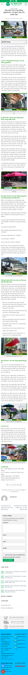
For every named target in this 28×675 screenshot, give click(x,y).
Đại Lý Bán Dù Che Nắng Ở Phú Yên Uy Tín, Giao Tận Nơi (7, 507)
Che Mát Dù (20, 18)
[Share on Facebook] (10, 485)
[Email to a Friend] (15, 485)
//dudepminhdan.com (8, 659)
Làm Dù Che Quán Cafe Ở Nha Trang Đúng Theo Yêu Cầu (15, 591)
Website (5, 548)
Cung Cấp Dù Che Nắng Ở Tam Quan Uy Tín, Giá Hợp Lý (16, 572)
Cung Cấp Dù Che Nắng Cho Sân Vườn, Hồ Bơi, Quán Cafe (15, 582)
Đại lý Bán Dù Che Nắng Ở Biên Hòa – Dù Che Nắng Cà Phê (20, 507)
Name (5, 535)
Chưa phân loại (5, 605)
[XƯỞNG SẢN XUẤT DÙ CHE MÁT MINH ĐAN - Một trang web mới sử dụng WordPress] (14, 4)
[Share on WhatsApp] (7, 485)
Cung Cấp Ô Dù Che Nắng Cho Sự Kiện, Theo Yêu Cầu (15, 577)
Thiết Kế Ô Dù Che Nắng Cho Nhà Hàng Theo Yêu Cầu (15, 586)
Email (4, 541)
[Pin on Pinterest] (18, 485)
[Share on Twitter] (12, 485)
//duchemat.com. (10, 480)
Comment (5, 522)
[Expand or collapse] (25, 42)
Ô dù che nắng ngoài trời (8, 46)
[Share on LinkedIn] (20, 485)
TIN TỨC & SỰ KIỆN (14, 8)
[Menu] (2, 4)
